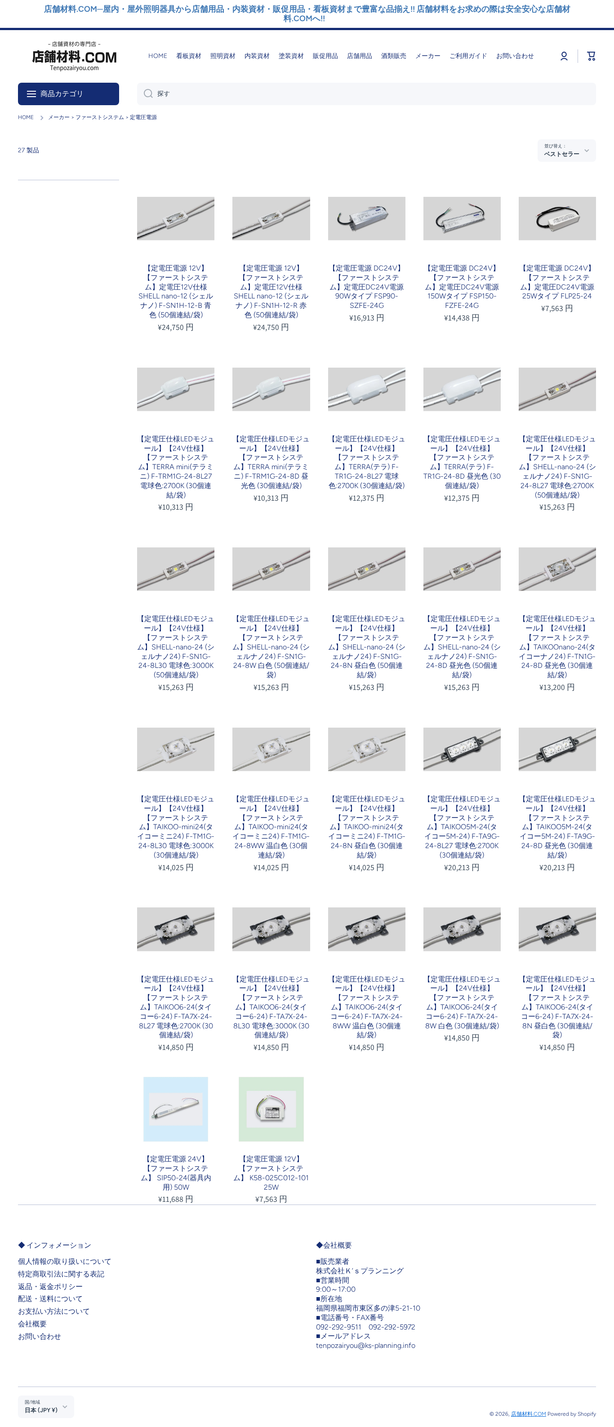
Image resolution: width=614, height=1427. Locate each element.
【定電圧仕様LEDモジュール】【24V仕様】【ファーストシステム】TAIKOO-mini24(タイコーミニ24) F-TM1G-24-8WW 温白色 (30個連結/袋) (271, 827)
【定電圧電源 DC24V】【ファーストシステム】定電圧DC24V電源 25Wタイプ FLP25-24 (557, 282)
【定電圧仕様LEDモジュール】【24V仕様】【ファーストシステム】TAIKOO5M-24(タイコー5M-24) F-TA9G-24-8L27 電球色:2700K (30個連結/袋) (462, 827)
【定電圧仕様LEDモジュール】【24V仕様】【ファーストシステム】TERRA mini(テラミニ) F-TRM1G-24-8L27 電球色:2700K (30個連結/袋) (175, 467)
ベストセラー (561, 153)
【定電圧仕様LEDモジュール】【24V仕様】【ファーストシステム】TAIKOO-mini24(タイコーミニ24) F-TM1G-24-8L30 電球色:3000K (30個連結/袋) (175, 827)
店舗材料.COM (528, 1414)
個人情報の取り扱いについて (64, 1261)
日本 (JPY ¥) (41, 1410)
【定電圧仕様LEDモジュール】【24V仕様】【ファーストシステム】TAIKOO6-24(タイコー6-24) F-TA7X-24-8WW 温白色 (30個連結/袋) (366, 1007)
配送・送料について (50, 1298)
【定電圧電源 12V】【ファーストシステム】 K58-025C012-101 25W (271, 1173)
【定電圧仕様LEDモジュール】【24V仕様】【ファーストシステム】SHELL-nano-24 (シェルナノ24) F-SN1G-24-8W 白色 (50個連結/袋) (271, 646)
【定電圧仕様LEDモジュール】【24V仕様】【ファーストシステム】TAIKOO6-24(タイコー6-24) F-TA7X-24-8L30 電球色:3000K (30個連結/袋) (271, 1007)
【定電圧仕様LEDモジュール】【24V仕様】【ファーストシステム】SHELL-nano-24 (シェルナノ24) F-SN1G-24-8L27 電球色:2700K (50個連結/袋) (557, 467)
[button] (591, 56)
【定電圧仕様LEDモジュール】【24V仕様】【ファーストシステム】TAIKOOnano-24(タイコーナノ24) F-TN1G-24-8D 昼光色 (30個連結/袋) (557, 646)
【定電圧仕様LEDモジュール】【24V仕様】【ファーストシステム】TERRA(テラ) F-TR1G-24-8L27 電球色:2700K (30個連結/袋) (366, 462)
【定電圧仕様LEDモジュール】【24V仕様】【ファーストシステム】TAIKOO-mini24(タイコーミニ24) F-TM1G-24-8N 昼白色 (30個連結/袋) (366, 827)
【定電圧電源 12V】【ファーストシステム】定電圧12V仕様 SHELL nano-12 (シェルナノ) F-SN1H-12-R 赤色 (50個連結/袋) (271, 291)
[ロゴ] (74, 56)
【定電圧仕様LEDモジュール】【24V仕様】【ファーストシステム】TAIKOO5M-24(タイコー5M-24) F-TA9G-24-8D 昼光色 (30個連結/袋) (557, 827)
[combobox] (366, 94)
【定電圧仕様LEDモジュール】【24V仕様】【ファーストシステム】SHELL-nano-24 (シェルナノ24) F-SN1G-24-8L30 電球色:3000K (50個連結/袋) (175, 646)
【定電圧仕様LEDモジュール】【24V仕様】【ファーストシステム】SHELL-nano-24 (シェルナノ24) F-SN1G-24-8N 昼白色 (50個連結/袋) (366, 646)
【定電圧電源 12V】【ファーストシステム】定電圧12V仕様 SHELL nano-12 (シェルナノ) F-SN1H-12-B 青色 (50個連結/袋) (175, 291)
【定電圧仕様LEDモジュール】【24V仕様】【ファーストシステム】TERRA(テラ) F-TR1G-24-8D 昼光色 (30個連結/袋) (462, 462)
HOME (26, 117)
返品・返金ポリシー (50, 1286)
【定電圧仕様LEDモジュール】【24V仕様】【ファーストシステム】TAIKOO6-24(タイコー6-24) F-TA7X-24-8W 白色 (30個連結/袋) (462, 1002)
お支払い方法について (54, 1311)
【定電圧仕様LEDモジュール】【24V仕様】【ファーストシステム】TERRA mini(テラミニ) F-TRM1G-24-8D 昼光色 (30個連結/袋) (271, 462)
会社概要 (32, 1324)
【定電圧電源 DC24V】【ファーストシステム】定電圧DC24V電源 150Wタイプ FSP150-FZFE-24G (462, 287)
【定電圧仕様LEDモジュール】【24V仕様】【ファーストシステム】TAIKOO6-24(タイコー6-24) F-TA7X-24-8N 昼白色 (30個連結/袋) (557, 1007)
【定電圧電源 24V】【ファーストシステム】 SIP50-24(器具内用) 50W (176, 1173)
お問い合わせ (39, 1336)
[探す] (145, 94)
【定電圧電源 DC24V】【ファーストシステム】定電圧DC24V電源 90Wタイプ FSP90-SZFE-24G (367, 287)
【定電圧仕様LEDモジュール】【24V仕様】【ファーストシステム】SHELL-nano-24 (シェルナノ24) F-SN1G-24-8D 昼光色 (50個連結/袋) (462, 646)
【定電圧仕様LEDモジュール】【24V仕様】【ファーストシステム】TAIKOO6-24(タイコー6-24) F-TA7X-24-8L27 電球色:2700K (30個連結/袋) (175, 1007)
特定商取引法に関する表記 (61, 1274)
